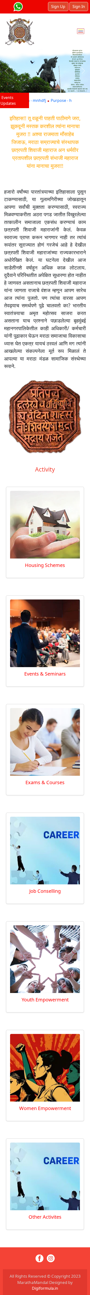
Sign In (78, 6)
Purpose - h (47, 100)
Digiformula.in (45, 1288)
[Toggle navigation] (80, 31)
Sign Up (58, 6)
